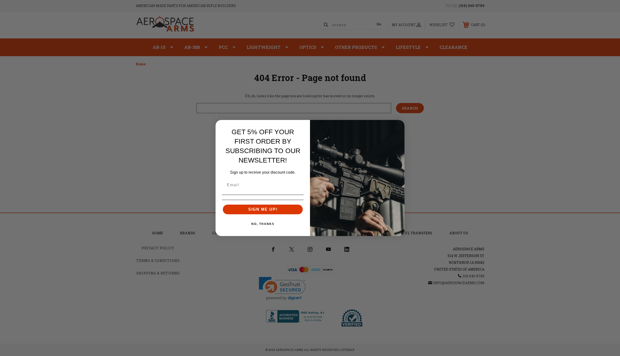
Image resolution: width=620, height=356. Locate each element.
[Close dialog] (399, 125)
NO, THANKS (262, 224)
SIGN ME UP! (263, 209)
